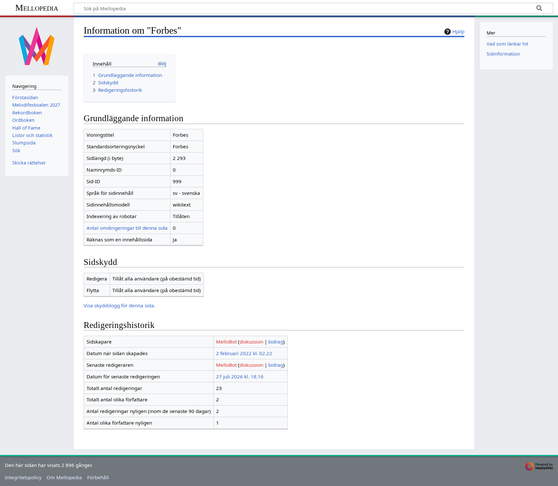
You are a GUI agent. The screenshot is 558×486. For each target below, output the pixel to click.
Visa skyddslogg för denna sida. (119, 305)
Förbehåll (98, 477)
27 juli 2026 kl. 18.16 (240, 376)
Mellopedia (36, 8)
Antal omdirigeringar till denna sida (127, 228)
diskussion (251, 341)
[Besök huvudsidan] (37, 45)
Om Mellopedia (64, 477)
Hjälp (458, 31)
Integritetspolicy (23, 477)
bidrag (275, 341)
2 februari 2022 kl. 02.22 (244, 353)
